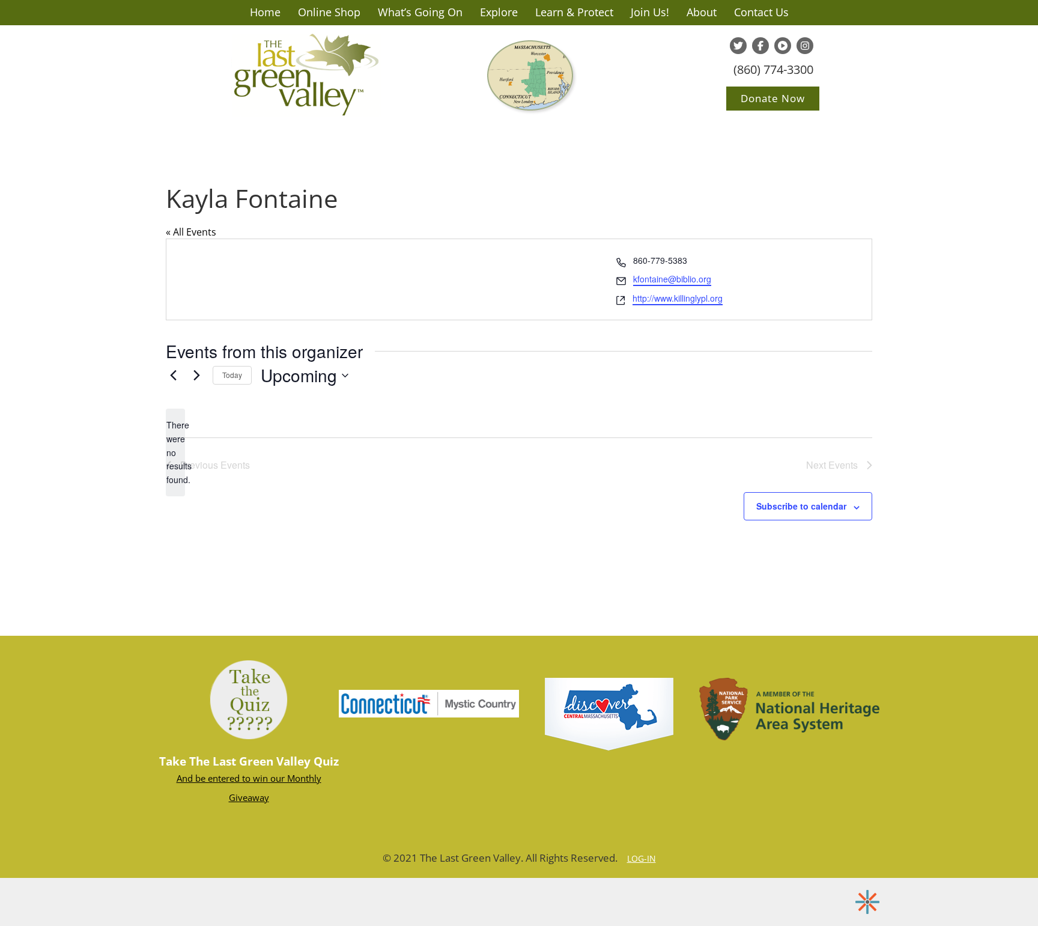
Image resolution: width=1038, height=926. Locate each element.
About (702, 12)
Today (232, 375)
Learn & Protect (574, 12)
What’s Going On (420, 12)
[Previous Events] (173, 375)
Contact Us (761, 12)
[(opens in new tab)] (429, 702)
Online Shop (329, 12)
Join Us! (650, 12)
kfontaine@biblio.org (672, 279)
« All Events (191, 232)
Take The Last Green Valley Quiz (249, 761)
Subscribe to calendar (801, 506)
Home (265, 12)
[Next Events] (196, 375)
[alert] (175, 452)
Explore (499, 12)
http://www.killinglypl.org (678, 298)
